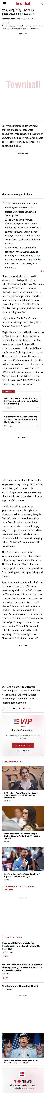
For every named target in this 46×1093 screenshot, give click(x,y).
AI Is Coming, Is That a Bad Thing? (20, 986)
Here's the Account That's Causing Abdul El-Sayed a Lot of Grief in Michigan (22, 875)
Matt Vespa (7, 841)
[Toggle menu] (4, 3)
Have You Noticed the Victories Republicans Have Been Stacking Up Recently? (21, 946)
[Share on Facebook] (14, 708)
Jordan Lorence (8, 18)
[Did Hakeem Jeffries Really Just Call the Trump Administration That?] (23, 1045)
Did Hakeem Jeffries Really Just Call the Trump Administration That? (21, 1061)
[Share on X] (4, 708)
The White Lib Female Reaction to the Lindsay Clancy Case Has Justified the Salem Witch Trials (22, 967)
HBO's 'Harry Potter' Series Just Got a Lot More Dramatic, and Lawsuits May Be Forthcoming (21, 795)
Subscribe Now (23, 750)
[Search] (41, 3)
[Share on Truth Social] (9, 708)
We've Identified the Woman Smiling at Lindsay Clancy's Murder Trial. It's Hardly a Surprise (22, 836)
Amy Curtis (7, 801)
